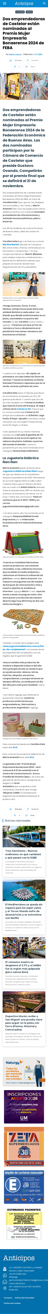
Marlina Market (11, 244)
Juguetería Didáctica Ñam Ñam (20, 471)
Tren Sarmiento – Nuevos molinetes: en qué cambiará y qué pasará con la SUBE (23, 854)
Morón (29, 12)
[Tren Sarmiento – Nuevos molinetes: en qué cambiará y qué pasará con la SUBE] (24, 836)
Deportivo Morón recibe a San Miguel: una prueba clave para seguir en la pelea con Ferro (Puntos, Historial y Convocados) (23, 1023)
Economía (20, 12)
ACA (15, 747)
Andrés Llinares (15, 54)
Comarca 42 (23, 409)
